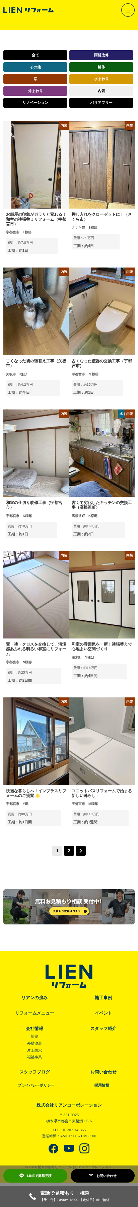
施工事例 (103, 997)
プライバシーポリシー (36, 1085)
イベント (103, 1012)
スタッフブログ (34, 1071)
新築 (34, 1036)
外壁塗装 (34, 1043)
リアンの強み (34, 997)
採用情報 (101, 1085)
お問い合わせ (103, 1071)
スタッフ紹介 (103, 1028)
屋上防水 (34, 1050)
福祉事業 (34, 1057)
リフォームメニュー (34, 1012)
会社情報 (34, 1028)
